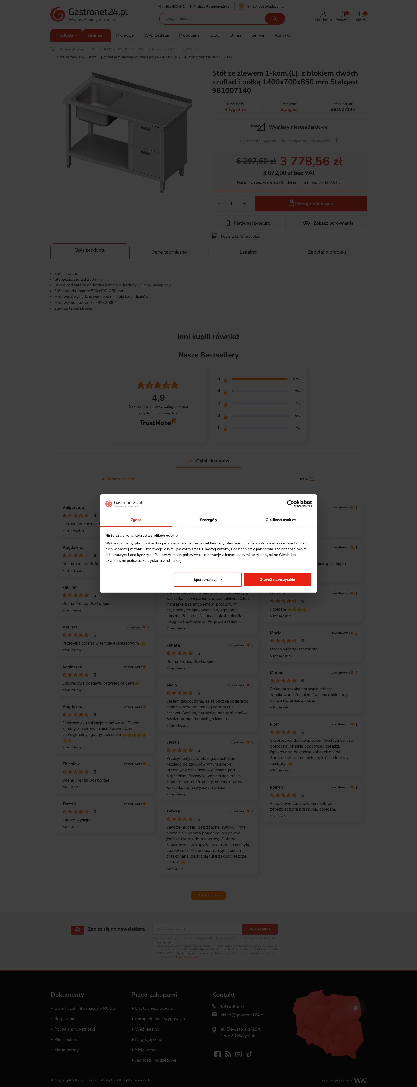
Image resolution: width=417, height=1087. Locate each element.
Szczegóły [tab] (208, 520)
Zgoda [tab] (136, 520)
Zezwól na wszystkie (277, 580)
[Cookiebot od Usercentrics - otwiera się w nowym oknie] (291, 504)
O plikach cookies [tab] (281, 520)
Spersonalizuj (205, 580)
